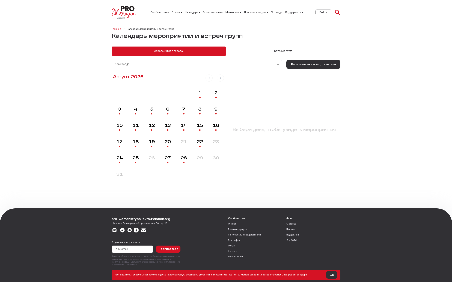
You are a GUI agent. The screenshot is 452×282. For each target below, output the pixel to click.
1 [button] (199, 93)
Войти (323, 12)
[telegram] (122, 230)
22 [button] (200, 142)
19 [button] (151, 142)
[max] (129, 230)
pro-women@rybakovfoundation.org (141, 219)
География (234, 240)
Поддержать (292, 235)
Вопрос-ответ (235, 257)
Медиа (232, 246)
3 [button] (119, 109)
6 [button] (167, 109)
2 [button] (216, 93)
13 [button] (168, 126)
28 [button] (184, 158)
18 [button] (135, 142)
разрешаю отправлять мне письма (164, 262)
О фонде (276, 12)
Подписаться (168, 249)
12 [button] (151, 126)
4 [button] (135, 109)
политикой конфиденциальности (126, 262)
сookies (152, 275)
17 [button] (119, 142)
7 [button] (183, 109)
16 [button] (216, 126)
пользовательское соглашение (142, 259)
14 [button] (183, 126)
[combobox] (197, 64)
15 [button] (200, 126)
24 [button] (119, 158)
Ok (332, 275)
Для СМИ (291, 240)
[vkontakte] (114, 230)
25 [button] (135, 158)
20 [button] (168, 142)
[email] (144, 230)
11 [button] (135, 126)
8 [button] (199, 109)
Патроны (291, 229)
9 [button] (216, 109)
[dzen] (136, 230)
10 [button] (119, 126)
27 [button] (168, 158)
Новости (232, 251)
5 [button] (151, 109)
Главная (232, 224)
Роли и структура (237, 229)
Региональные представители (313, 64)
